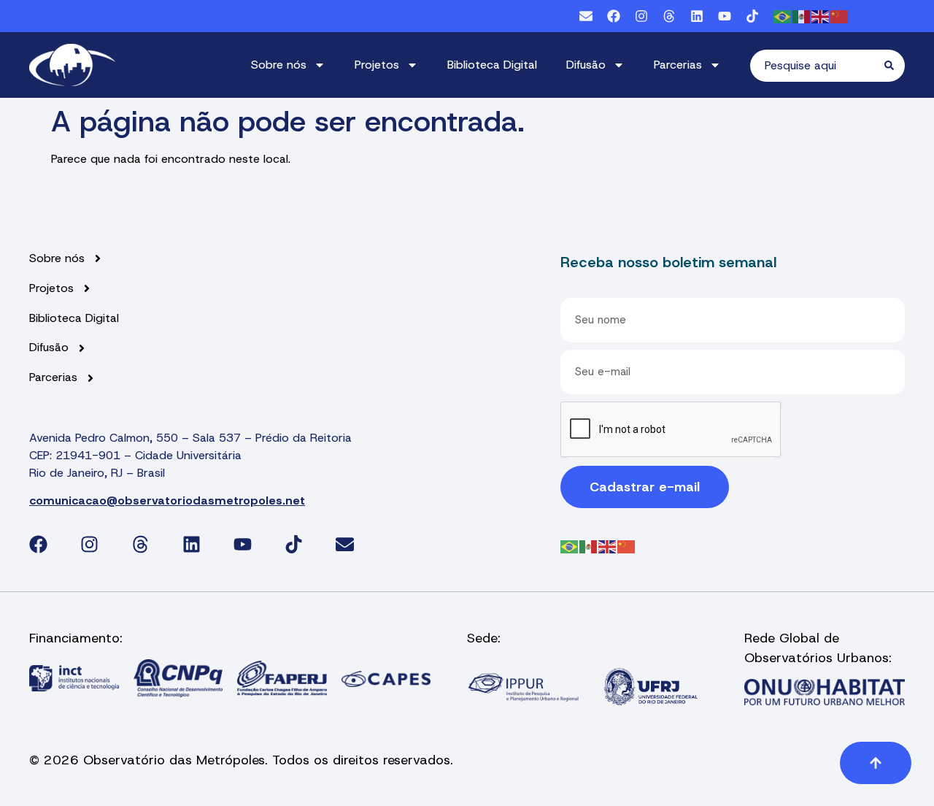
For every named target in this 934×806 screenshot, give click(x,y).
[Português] (782, 15)
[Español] (801, 15)
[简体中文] (839, 15)
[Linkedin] (696, 16)
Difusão (586, 64)
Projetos (377, 64)
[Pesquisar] (894, 66)
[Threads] (669, 16)
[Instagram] (641, 16)
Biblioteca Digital (492, 64)
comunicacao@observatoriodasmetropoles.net (167, 500)
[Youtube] (724, 16)
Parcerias (678, 64)
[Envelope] (586, 16)
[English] (820, 15)
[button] (875, 763)
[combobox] (817, 66)
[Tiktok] (752, 16)
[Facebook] (613, 16)
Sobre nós (278, 64)
